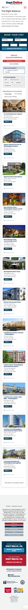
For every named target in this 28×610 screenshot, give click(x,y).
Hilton (7, 83)
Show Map (8, 94)
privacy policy (14, 529)
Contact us (14, 523)
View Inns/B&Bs (14, 64)
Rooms (3, 42)
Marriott (19, 83)
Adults (11, 42)
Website (7, 121)
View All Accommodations (14, 61)
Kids (20, 42)
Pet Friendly (18, 94)
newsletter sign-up (14, 562)
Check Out (17, 37)
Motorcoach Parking (10, 97)
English (6, 7)
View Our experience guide (14, 550)
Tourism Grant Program (14, 535)
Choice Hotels (14, 80)
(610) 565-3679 (14, 600)
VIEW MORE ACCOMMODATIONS (14, 483)
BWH (6, 80)
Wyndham (8, 85)
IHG (12, 83)
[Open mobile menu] (25, 7)
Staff (14, 532)
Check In (4, 37)
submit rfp (14, 526)
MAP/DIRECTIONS (9, 125)
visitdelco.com (14, 601)
